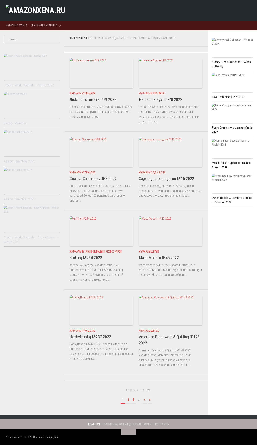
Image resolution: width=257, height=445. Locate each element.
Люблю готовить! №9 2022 (93, 99)
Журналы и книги (44, 25)
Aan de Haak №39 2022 (19, 161)
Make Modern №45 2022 (159, 257)
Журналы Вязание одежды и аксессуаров (96, 251)
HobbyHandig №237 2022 (90, 336)
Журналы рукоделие (82, 330)
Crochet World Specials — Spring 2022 (29, 85)
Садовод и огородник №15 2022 (166, 178)
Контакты (162, 424)
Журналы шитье (149, 251)
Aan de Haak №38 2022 (19, 199)
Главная (94, 424)
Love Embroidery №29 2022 (228, 97)
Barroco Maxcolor (15, 123)
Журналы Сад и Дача (152, 172)
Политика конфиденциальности (127, 424)
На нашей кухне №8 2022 (160, 99)
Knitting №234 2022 (86, 257)
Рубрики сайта (16, 25)
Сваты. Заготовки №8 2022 (93, 178)
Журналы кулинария (82, 93)
